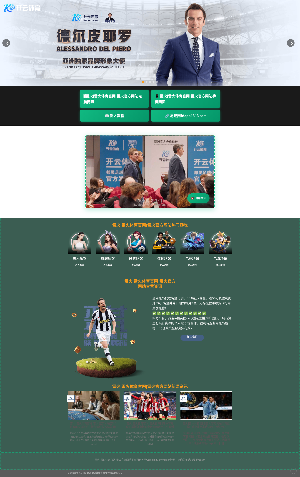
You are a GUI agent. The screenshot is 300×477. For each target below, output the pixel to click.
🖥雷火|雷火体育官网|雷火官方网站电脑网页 (112, 99)
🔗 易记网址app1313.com (186, 115)
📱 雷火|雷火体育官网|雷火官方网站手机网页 (185, 99)
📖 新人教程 (114, 115)
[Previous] (67, 419)
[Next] (232, 419)
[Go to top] (293, 471)
